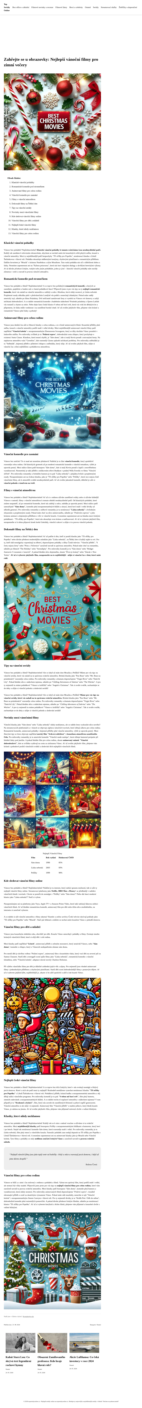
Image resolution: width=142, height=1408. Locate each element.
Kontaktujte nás (28, 1316)
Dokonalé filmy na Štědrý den (24, 203)
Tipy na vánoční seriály (22, 208)
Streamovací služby (109, 7)
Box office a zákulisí (20, 7)
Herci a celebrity (76, 7)
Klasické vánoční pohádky (23, 182)
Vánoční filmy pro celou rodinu (25, 233)
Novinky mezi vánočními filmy (25, 212)
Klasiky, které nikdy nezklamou (25, 229)
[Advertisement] (71, 31)
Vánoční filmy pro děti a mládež (25, 220)
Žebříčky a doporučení (128, 7)
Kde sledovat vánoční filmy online (26, 216)
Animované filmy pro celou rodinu (26, 191)
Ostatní (88, 7)
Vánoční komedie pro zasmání (24, 195)
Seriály (96, 7)
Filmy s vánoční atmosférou (23, 199)
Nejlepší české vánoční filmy (24, 225)
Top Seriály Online (7, 7)
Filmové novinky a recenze (42, 7)
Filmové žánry (61, 7)
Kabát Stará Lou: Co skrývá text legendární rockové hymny (18, 1361)
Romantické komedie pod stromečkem (28, 186)
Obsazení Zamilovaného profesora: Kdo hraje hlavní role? (51, 1361)
